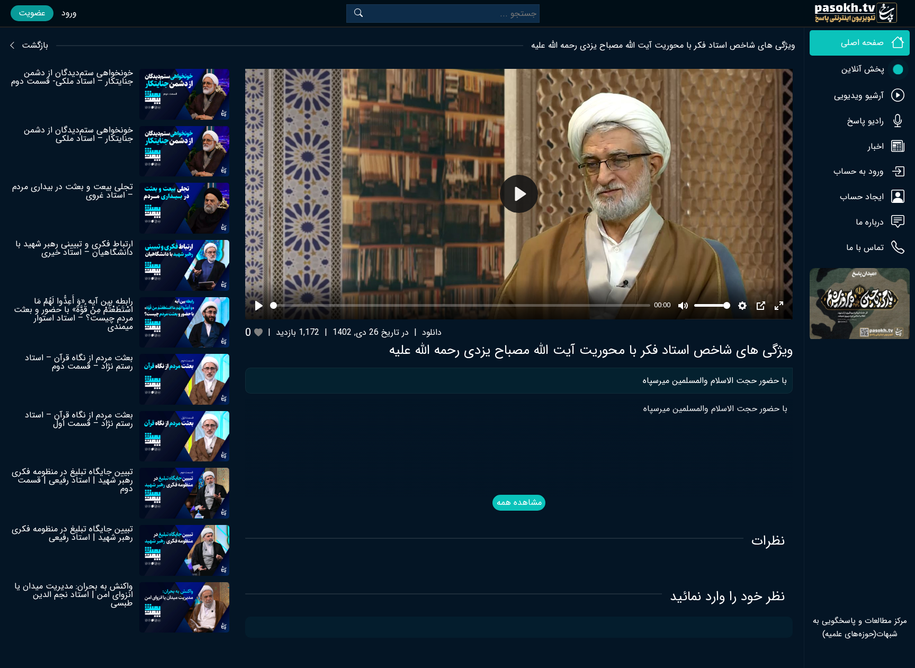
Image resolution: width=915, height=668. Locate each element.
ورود (69, 13)
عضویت (32, 13)
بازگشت (35, 45)
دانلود (432, 332)
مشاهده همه (519, 502)
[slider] (460, 305)
